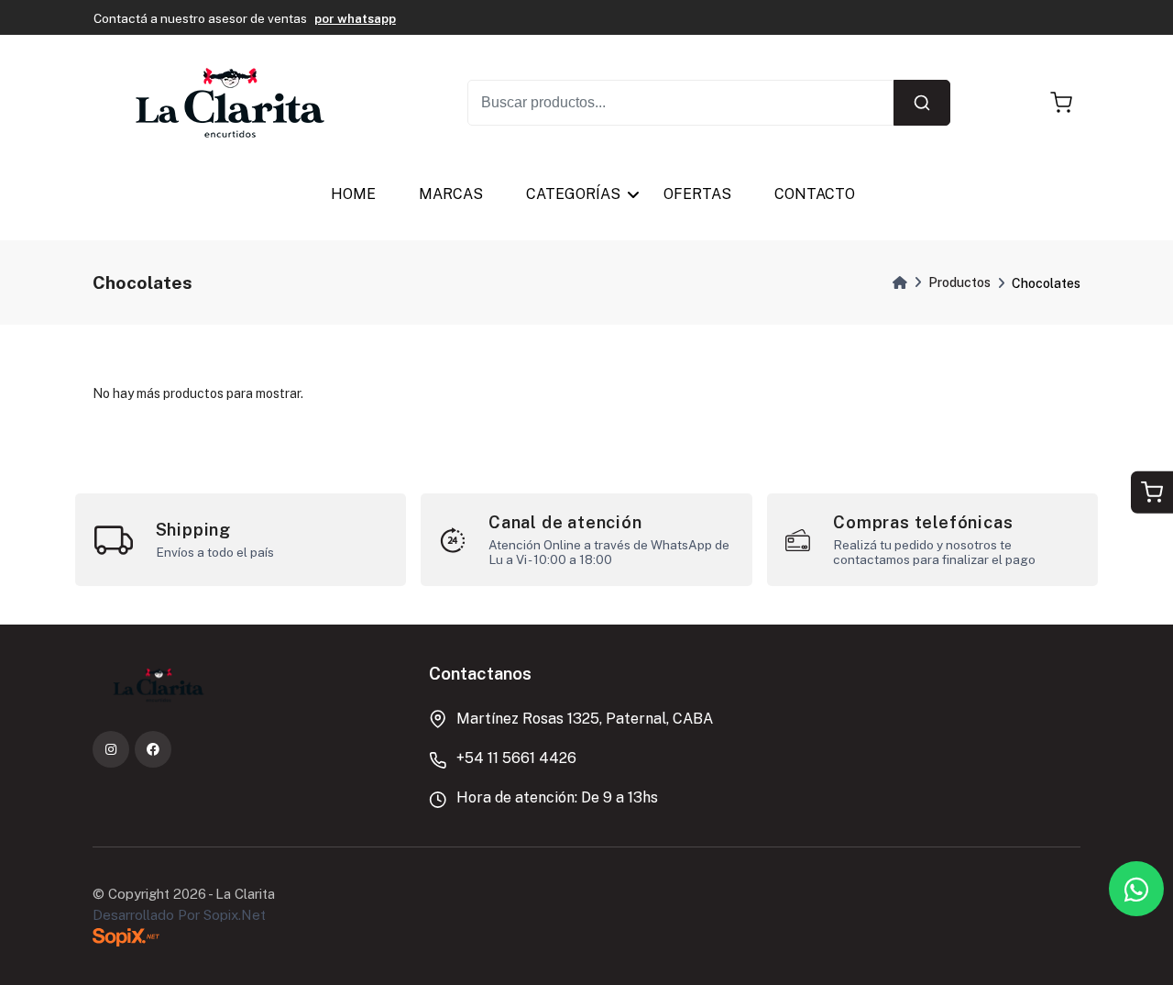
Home (353, 194)
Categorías (574, 194)
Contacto (815, 194)
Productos (959, 282)
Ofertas (698, 194)
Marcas (451, 194)
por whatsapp (355, 18)
